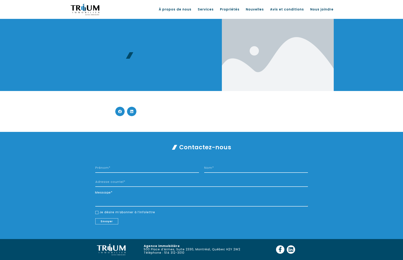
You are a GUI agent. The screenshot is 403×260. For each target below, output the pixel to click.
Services (206, 9)
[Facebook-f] (280, 249)
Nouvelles (255, 9)
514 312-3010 (174, 253)
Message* (104, 192)
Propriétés (229, 9)
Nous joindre (322, 9)
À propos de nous (175, 9)
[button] (120, 111)
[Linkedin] (291, 249)
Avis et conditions (287, 9)
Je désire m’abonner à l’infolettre (127, 212)
